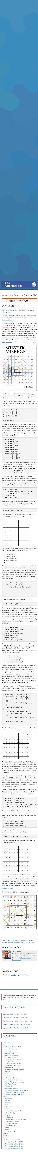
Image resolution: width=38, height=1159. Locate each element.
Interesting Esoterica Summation (14, 1070)
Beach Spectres (10, 1061)
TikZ (25, 943)
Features (7, 1101)
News (6, 1105)
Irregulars (7, 1072)
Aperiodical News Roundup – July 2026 (15, 1014)
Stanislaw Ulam (18, 943)
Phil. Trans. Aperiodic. (11, 1084)
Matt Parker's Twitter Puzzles (14, 1080)
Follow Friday (9, 1067)
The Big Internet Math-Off (11, 1140)
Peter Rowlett (8, 310)
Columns (5, 1045)
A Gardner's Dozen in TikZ (24, 295)
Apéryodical (6, 1043)
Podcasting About (11, 1123)
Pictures (5, 1134)
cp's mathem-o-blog (11, 1057)
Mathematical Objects (12, 1121)
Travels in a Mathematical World (14, 1094)
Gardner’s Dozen (7, 320)
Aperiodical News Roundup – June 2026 (15, 1017)
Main (4, 1096)
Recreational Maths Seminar (13, 1088)
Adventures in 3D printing (13, 1059)
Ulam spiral (31, 943)
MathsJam (8, 1076)
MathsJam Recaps (11, 1078)
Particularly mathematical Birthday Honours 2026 (18, 1021)
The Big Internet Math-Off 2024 (14, 1146)
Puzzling (5, 1136)
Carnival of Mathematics (12, 1055)
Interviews (8, 1103)
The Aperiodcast (11, 1125)
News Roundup (10, 1113)
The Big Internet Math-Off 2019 (14, 1144)
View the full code (7, 889)
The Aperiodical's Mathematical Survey (16, 1090)
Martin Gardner (15, 940)
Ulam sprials (30, 338)
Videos (7, 1129)
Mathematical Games (26, 940)
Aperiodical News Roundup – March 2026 (15, 1028)
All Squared (9, 1117)
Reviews (7, 1127)
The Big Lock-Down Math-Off (14, 1148)
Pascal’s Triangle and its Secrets (14, 1082)
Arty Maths (8, 1051)
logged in (13, 975)
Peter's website (16, 960)
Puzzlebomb (8, 1086)
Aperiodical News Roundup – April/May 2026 (16, 1024)
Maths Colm (8, 1074)
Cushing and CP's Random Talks (16, 1119)
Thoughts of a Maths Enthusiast (14, 1092)
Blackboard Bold (9, 1053)
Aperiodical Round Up (11, 1049)
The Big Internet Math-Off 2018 (14, 1142)
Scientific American (7, 943)
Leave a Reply (10, 970)
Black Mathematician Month (16, 1111)
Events (8, 1109)
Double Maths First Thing (12, 1065)
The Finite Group (25, 958)
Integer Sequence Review (13, 1063)
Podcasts (7, 1115)
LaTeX (8, 940)
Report (5, 1138)
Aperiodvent (8, 1098)
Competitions (10, 1107)
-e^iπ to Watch (10, 1132)
